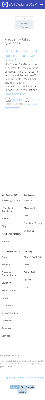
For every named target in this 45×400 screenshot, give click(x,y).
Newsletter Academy (11, 233)
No (20, 100)
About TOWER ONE (33, 257)
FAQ (24, 18)
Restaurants (7, 328)
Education (6, 282)
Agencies (6, 257)
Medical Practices (10, 313)
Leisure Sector (8, 305)
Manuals (24, 23)
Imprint (27, 279)
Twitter (5, 218)
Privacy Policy (30, 272)
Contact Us (29, 230)
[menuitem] (15, 387)
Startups (6, 335)
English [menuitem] (14, 387)
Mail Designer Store (11, 200)
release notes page (15, 93)
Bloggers (6, 264)
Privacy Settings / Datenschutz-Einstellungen (22, 377)
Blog (4, 226)
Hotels (5, 298)
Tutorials (28, 200)
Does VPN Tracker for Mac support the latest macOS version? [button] (22, 55)
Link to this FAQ (31, 104)
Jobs (26, 287)
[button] (41, 4)
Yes (14, 100)
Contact (24, 27)
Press (26, 264)
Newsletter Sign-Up (33, 223)
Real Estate (7, 320)
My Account (29, 208)
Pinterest (6, 241)
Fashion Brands (9, 290)
